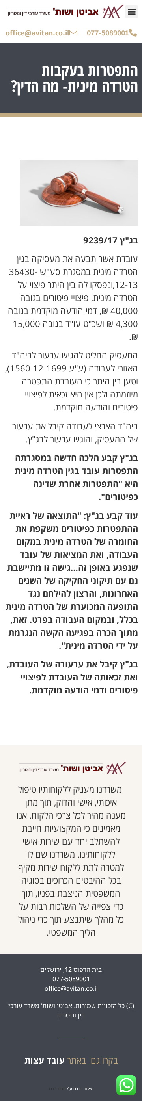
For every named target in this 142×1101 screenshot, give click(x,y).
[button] (131, 11)
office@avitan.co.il (37, 33)
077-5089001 (108, 33)
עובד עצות (44, 1060)
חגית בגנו (57, 1089)
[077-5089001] (133, 33)
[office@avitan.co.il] (73, 33)
